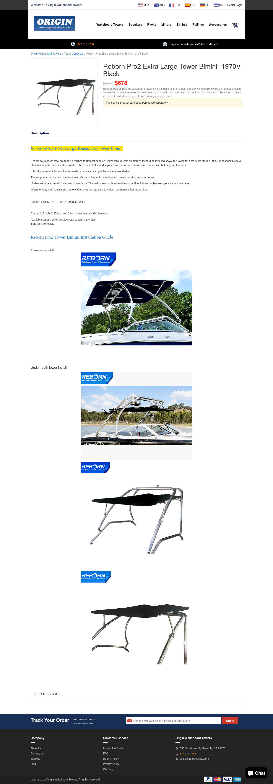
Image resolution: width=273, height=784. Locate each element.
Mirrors (166, 24)
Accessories (218, 24)
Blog (33, 764)
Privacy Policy (111, 764)
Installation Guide (113, 748)
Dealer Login (234, 5)
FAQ (105, 753)
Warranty (108, 769)
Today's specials (73, 53)
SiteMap (35, 758)
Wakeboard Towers (69, 5)
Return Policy (111, 758)
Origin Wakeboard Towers (46, 53)
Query (230, 721)
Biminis (182, 24)
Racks (151, 24)
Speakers (135, 24)
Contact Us (37, 753)
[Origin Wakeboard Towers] (54, 20)
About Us (36, 748)
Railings (198, 24)
